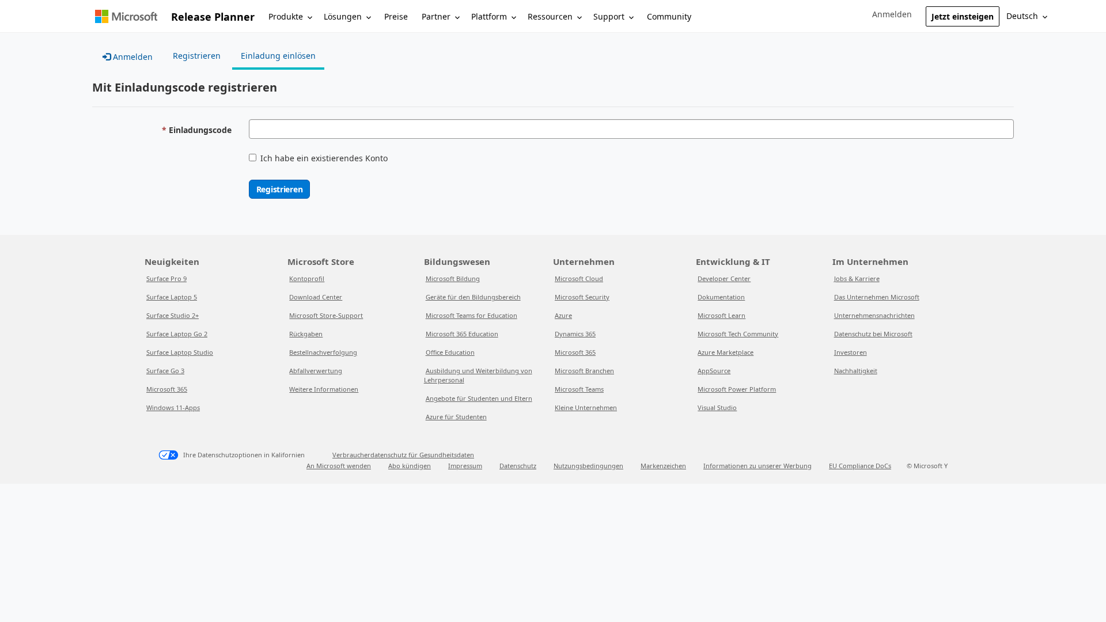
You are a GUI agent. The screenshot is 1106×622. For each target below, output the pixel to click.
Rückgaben (306, 333)
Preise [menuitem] (396, 16)
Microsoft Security (582, 297)
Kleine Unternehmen (586, 407)
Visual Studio (717, 407)
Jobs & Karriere (857, 278)
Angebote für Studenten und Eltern (479, 398)
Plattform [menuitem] (489, 16)
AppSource (714, 370)
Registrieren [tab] (197, 55)
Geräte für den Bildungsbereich (473, 297)
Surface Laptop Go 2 (176, 333)
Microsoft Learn (721, 315)
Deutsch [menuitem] (1022, 15)
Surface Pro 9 (166, 278)
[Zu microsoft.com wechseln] (126, 16)
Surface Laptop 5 (171, 297)
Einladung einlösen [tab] (278, 55)
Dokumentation (721, 297)
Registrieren (279, 189)
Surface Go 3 (165, 370)
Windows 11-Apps (173, 407)
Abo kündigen (409, 465)
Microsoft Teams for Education (471, 315)
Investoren (850, 352)
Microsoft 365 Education (462, 333)
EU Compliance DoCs (860, 465)
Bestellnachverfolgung (323, 352)
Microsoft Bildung (453, 278)
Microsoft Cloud (579, 278)
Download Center (315, 297)
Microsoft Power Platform (737, 389)
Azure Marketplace (725, 352)
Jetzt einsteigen (962, 16)
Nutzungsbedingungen (588, 465)
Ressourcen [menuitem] (550, 16)
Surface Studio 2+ (172, 315)
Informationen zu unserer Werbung (757, 465)
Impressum (465, 465)
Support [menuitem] (608, 16)
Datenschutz (517, 465)
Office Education (450, 352)
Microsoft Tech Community (738, 333)
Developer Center (724, 278)
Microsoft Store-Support (326, 315)
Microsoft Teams (579, 389)
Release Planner (213, 17)
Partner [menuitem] (436, 16)
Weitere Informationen (323, 389)
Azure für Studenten (456, 416)
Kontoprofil (306, 278)
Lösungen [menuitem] (343, 16)
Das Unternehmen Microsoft (876, 297)
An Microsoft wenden (338, 465)
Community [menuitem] (669, 16)
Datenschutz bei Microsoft (873, 333)
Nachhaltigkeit (855, 370)
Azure (563, 315)
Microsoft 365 (166, 389)
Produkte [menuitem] (285, 16)
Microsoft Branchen (584, 370)
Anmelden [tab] (132, 56)
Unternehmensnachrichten (874, 315)
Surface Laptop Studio (179, 352)
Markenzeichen (663, 465)
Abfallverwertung (315, 370)
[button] (892, 14)
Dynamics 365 (575, 333)
